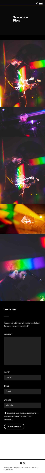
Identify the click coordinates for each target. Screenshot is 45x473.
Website (7, 400)
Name (7, 372)
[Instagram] (24, 463)
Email (7, 386)
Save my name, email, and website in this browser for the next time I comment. (21, 416)
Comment (8, 334)
